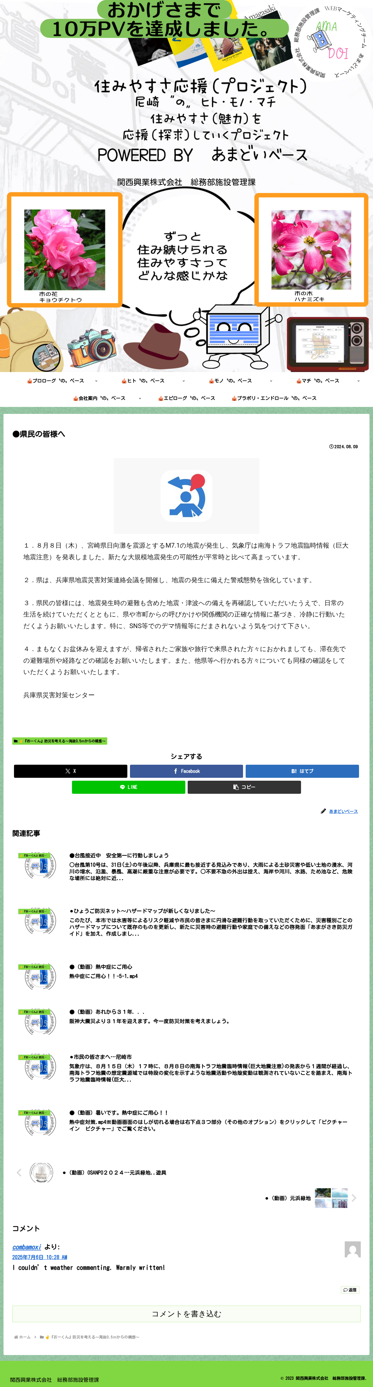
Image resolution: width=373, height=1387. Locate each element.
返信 (353, 1290)
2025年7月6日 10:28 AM (39, 1257)
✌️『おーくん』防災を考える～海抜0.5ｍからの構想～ (62, 741)
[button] (244, 787)
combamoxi (26, 1247)
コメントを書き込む (187, 1313)
